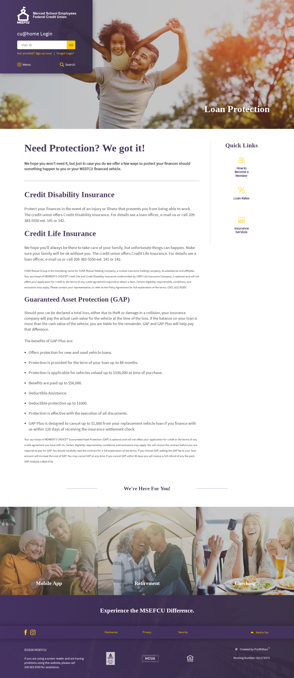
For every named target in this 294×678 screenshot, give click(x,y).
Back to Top (262, 632)
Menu (27, 64)
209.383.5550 (32, 667)
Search (70, 64)
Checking (245, 583)
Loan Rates (241, 198)
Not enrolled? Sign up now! (34, 53)
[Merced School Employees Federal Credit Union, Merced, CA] (46, 15)
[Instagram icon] (33, 632)
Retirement (147, 583)
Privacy (147, 632)
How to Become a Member (242, 172)
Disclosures (111, 632)
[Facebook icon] (25, 632)
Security (183, 632)
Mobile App (49, 583)
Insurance (241, 228)
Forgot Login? (65, 53)
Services (241, 232)
